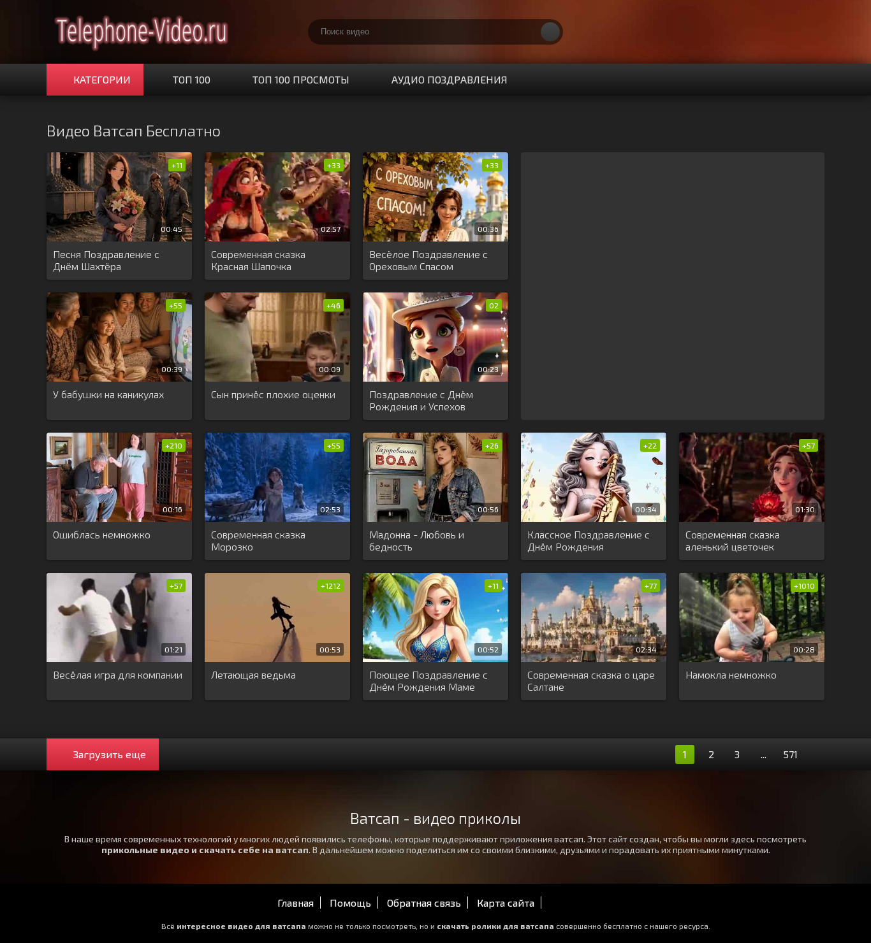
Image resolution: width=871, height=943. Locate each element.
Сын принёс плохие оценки (273, 394)
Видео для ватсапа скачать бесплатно (142, 32)
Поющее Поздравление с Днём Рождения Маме (428, 680)
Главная (295, 902)
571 (790, 754)
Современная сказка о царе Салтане (591, 680)
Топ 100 (191, 79)
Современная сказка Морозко (258, 540)
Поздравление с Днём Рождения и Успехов (421, 400)
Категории (102, 79)
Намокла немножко (731, 674)
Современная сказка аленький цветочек (732, 540)
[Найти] (550, 31)
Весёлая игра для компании (117, 674)
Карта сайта (505, 902)
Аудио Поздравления (450, 79)
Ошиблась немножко (101, 534)
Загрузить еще (109, 754)
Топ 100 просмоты (301, 79)
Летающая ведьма (253, 674)
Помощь (350, 902)
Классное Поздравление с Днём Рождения (588, 540)
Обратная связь (424, 902)
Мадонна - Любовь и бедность (416, 540)
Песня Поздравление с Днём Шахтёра (106, 260)
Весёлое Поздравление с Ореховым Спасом (428, 260)
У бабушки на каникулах (108, 394)
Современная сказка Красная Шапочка (258, 260)
